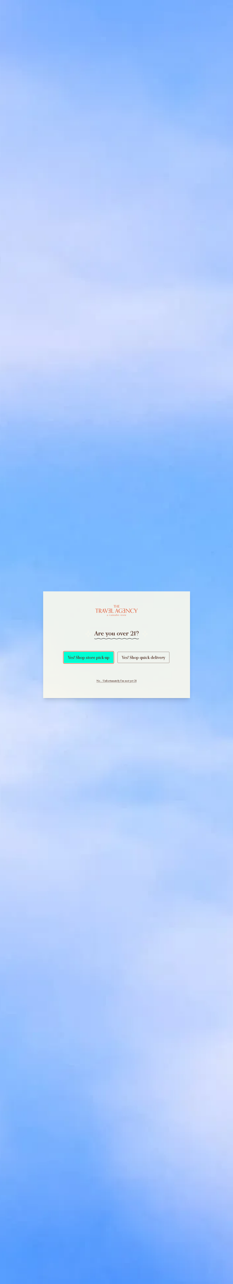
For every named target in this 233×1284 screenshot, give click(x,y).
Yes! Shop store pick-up (88, 657)
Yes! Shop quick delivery (143, 657)
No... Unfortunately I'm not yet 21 (117, 680)
